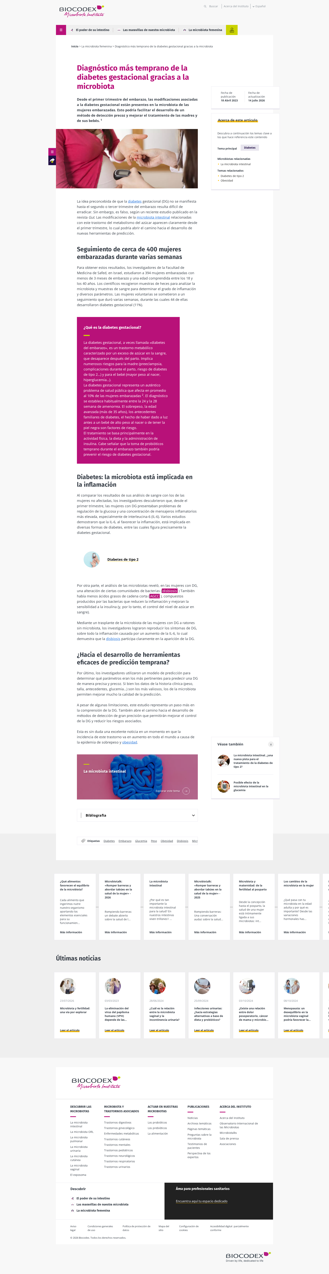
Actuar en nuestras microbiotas (163, 1109)
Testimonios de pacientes (197, 1146)
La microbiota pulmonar (79, 1139)
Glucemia (141, 840)
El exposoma (78, 1175)
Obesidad (167, 840)
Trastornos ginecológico (119, 1128)
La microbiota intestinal (236, 164)
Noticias (193, 1118)
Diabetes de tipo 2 (232, 176)
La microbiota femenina (205, 30)
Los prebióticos (157, 1128)
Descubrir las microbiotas (80, 1109)
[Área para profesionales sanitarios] (232, 30)
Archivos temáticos (200, 1123)
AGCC (154, 596)
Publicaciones (198, 1106)
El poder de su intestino (92, 30)
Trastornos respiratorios (119, 1161)
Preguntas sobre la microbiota (200, 1136)
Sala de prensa (229, 1138)
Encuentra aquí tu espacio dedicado (202, 1201)
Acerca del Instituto (236, 6)
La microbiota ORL (81, 1132)
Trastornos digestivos (117, 1122)
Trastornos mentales (117, 1145)
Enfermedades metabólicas (121, 1133)
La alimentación (158, 1133)
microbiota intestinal (153, 217)
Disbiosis (182, 840)
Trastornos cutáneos (117, 1139)
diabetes (135, 201)
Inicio (74, 46)
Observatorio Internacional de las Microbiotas (239, 1125)
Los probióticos (157, 1122)
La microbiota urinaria (79, 1148)
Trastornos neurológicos (119, 1156)
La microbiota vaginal (79, 1167)
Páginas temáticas (199, 1129)
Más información (71, 932)
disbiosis (170, 590)
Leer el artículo (70, 1030)
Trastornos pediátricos (118, 1150)
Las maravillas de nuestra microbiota (149, 30)
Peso (154, 840)
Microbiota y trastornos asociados (121, 1109)
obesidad (129, 742)
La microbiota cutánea (79, 1158)
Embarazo (125, 840)
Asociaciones (228, 1144)
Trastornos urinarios (117, 1167)
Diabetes (109, 840)
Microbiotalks (228, 1133)
